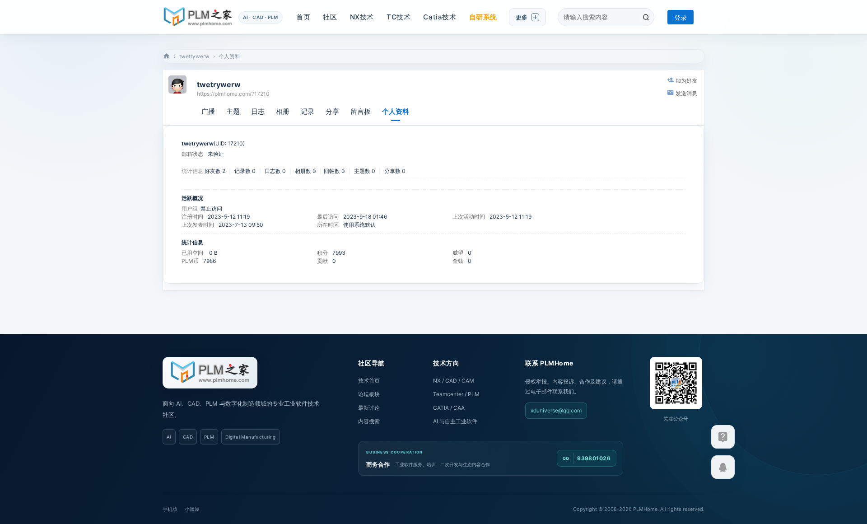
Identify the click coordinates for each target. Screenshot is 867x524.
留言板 (360, 111)
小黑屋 (192, 509)
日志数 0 (275, 171)
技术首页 (369, 380)
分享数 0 (395, 171)
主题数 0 (364, 171)
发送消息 (686, 93)
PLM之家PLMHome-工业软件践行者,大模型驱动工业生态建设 (166, 56)
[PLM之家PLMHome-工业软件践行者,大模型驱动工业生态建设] (198, 17)
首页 (303, 17)
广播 (208, 111)
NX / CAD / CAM (453, 380)
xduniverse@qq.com (556, 410)
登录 (680, 17)
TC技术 (398, 17)
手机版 (170, 509)
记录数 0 (245, 171)
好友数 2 (215, 171)
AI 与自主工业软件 (455, 421)
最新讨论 (369, 407)
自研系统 (483, 17)
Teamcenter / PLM (456, 394)
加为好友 (686, 80)
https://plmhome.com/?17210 (233, 93)
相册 (282, 111)
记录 (307, 111)
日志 (258, 111)
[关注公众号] (723, 437)
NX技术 (362, 17)
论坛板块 (369, 394)
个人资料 (395, 111)
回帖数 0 (334, 171)
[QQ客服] (723, 467)
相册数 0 (305, 171)
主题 (233, 111)
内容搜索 (369, 421)
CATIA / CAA (449, 407)
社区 (330, 17)
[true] (645, 17)
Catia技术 (439, 17)
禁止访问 (211, 208)
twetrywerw (194, 56)
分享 (332, 111)
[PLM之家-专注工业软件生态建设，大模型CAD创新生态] (210, 372)
